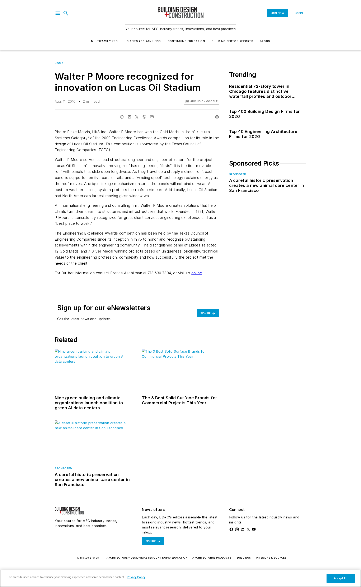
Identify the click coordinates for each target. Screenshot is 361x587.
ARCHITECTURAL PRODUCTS (211, 557)
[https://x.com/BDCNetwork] (248, 529)
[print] (217, 117)
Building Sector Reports (232, 41)
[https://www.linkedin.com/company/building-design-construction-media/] (242, 529)
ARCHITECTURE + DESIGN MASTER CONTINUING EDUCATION (147, 557)
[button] (58, 13)
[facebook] (122, 117)
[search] (66, 13)
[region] (180, 578)
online (196, 273)
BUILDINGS (243, 557)
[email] (152, 117)
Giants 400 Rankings (144, 41)
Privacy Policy (136, 577)
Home (59, 63)
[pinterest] (144, 117)
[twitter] (137, 117)
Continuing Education (186, 41)
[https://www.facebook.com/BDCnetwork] (231, 529)
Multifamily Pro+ (105, 41)
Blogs (265, 41)
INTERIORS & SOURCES (271, 557)
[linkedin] (129, 117)
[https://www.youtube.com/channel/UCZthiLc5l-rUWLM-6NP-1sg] (254, 529)
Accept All (340, 578)
